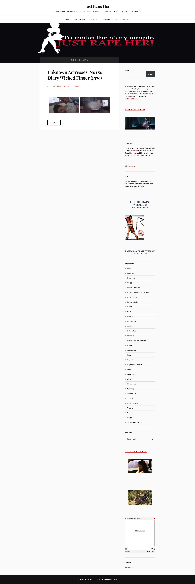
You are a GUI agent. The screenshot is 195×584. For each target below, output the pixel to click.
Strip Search (131, 393)
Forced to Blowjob (133, 287)
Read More (54, 123)
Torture (130, 398)
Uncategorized (132, 403)
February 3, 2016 (62, 86)
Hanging (130, 316)
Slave (129, 379)
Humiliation (131, 321)
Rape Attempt (132, 360)
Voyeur (129, 413)
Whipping (130, 417)
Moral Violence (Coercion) (136, 340)
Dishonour (131, 278)
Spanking (130, 389)
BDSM (129, 268)
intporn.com (129, 567)
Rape (77, 86)
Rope (129, 369)
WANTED (126, 19)
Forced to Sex (132, 297)
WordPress (91, 579)
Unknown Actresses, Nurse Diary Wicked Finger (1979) (74, 75)
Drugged (130, 283)
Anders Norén (111, 579)
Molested (130, 336)
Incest (129, 326)
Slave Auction (132, 384)
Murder (130, 345)
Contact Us (106, 19)
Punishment (131, 350)
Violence (130, 408)
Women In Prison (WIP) (135, 422)
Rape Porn (94, 19)
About (68, 19)
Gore (129, 312)
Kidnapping (131, 331)
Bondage (130, 273)
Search (127, 70)
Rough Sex (131, 374)
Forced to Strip (132, 302)
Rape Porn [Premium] (134, 365)
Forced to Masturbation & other (138, 292)
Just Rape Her (97, 6)
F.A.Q (116, 19)
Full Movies (131, 307)
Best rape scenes (80, 19)
